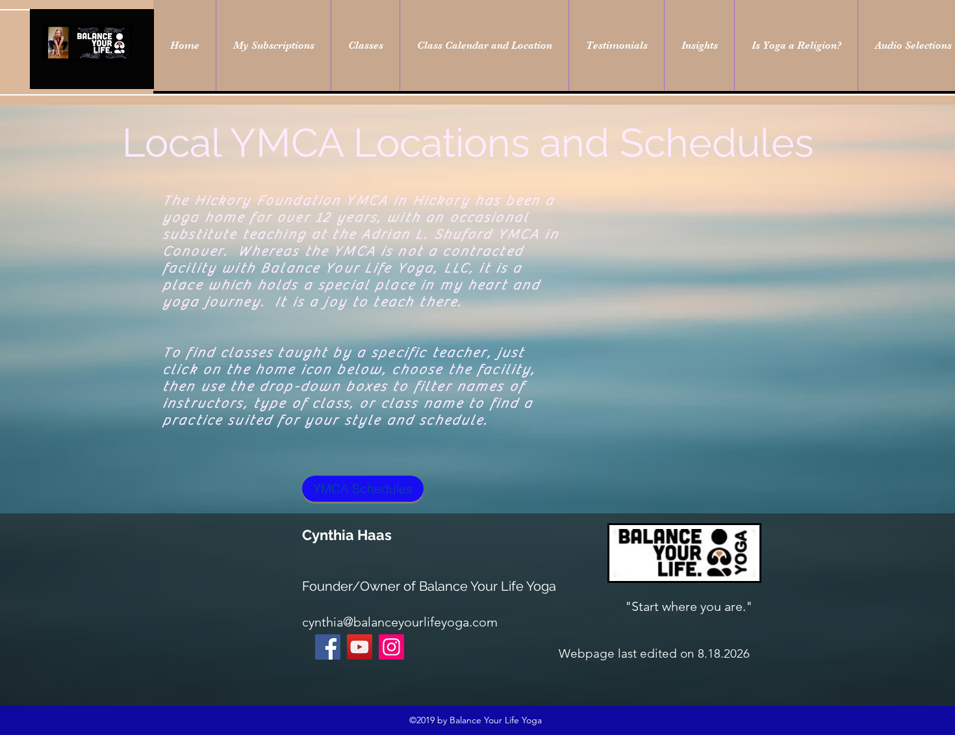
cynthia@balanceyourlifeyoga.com (400, 622)
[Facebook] (327, 647)
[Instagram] (391, 647)
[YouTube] (359, 647)
